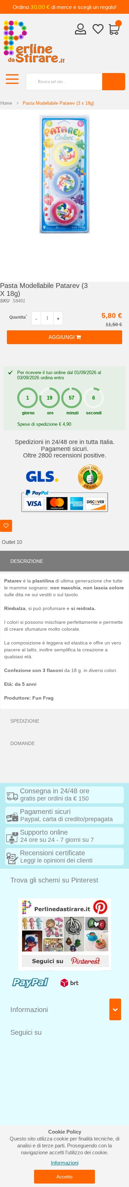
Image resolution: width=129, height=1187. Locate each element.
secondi (93, 413)
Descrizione (26, 561)
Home (6, 103)
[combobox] (61, 81)
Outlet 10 (12, 542)
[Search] (113, 81)
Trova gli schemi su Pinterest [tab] (54, 880)
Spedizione (24, 721)
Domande (22, 743)
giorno (28, 413)
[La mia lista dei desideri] (98, 30)
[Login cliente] (80, 31)
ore (50, 413)
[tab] (64, 561)
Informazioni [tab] (29, 1009)
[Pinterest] (64, 934)
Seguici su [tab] (26, 1032)
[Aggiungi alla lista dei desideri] (6, 526)
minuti (72, 413)
